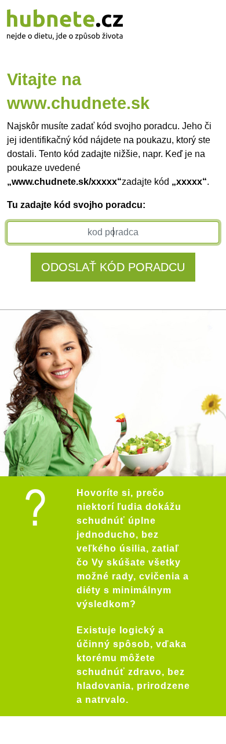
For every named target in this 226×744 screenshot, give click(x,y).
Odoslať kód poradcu (113, 267)
